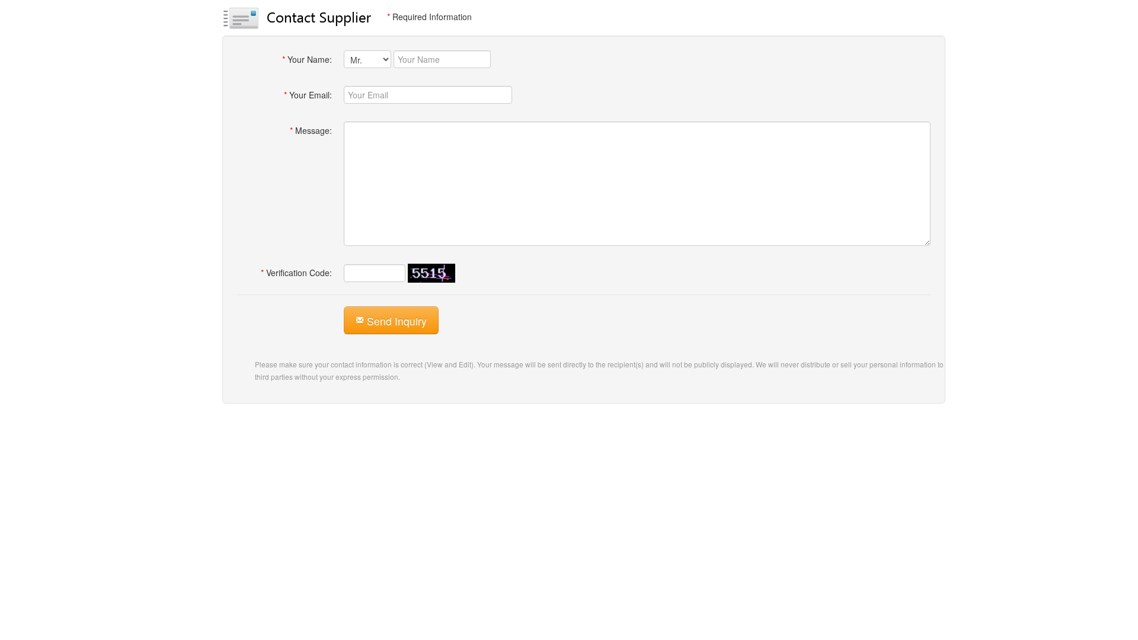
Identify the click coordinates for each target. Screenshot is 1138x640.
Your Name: (307, 59)
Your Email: (308, 95)
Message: (311, 130)
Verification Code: (296, 273)
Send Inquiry (395, 320)
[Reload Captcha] (431, 273)
